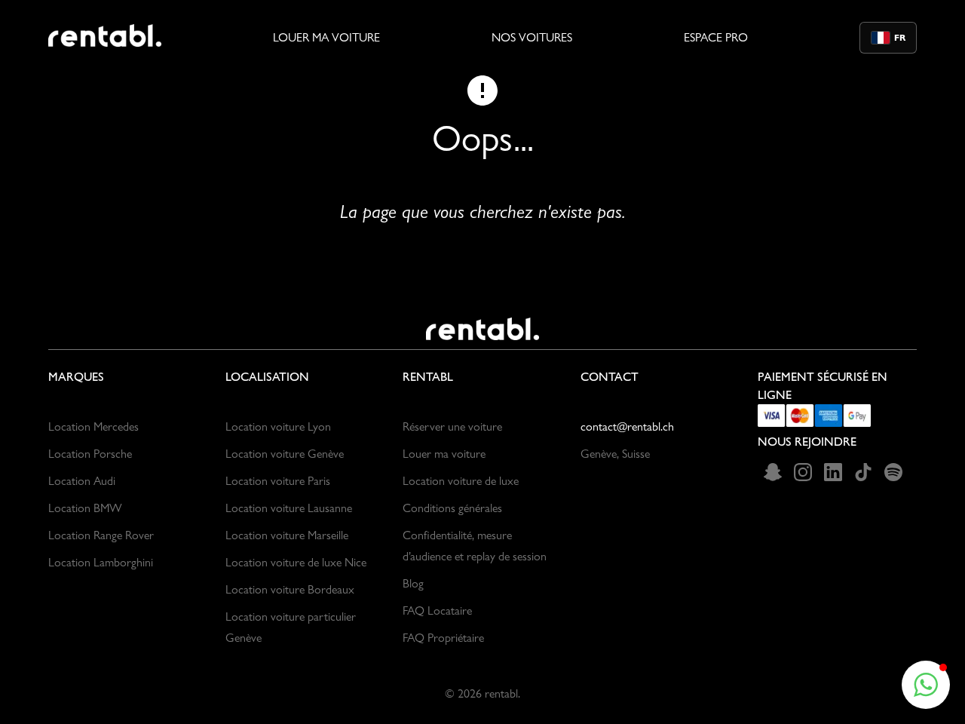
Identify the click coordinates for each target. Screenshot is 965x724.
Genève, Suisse (615, 453)
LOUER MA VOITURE (326, 37)
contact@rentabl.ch (627, 426)
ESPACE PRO (716, 37)
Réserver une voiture (452, 426)
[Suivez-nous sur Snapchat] (773, 472)
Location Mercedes (93, 426)
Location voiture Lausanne (288, 508)
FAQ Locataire (437, 610)
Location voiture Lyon (278, 426)
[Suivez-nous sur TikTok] (863, 472)
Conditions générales (452, 508)
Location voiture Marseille (286, 535)
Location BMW (85, 508)
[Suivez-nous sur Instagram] (803, 472)
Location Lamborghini (100, 562)
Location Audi (81, 481)
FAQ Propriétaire (443, 637)
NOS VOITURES (532, 37)
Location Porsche (90, 453)
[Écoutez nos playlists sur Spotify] (893, 472)
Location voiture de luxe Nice (295, 562)
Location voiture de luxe (461, 481)
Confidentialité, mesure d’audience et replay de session (475, 545)
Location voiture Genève (284, 453)
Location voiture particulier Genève (290, 627)
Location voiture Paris (277, 481)
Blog (413, 583)
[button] (926, 685)
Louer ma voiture (444, 453)
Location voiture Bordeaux (289, 589)
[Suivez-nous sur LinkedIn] (833, 472)
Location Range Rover (101, 535)
